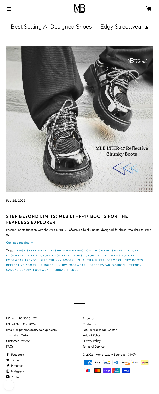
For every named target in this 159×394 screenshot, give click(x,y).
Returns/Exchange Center (100, 329)
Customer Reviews (18, 341)
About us (89, 318)
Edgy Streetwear (32, 250)
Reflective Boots (21, 265)
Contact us (89, 324)
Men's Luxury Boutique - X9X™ (116, 354)
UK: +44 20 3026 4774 (22, 318)
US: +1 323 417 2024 (21, 324)
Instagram (17, 371)
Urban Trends (67, 269)
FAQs (9, 346)
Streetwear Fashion (107, 265)
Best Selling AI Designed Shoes (51, 27)
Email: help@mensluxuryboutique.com (31, 329)
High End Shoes (108, 250)
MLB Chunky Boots (57, 260)
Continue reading (18, 242)
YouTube (16, 377)
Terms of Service (94, 346)
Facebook (17, 354)
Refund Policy (92, 335)
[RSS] (146, 27)
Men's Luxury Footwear (49, 255)
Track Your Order (17, 335)
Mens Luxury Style (90, 255)
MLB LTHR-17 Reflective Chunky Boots (110, 260)
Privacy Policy (92, 341)
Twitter (15, 360)
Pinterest (16, 365)
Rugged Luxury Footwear (63, 265)
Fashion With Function (71, 250)
